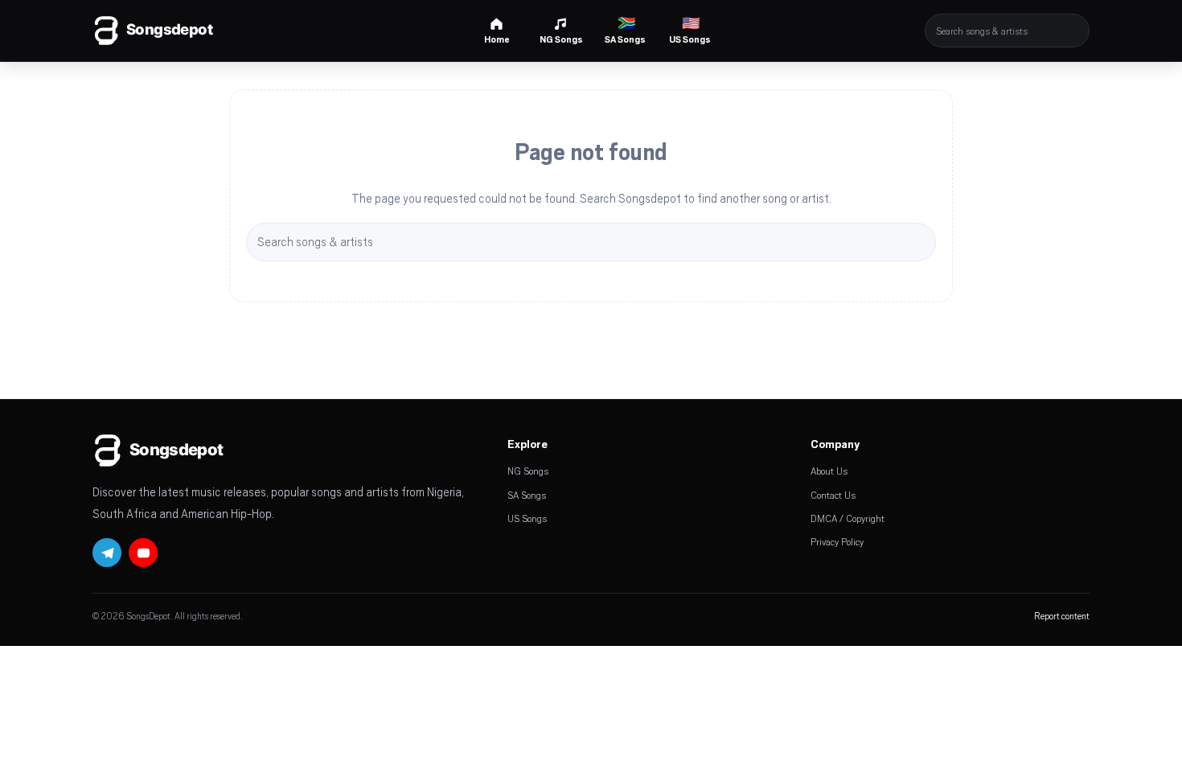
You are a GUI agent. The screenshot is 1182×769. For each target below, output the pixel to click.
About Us (829, 470)
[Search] (1077, 30)
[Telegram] (106, 552)
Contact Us (833, 494)
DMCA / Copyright (847, 518)
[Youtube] (143, 552)
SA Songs (526, 494)
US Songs (527, 518)
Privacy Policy (837, 541)
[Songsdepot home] (176, 31)
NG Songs (527, 470)
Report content (1062, 616)
